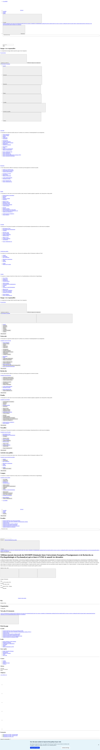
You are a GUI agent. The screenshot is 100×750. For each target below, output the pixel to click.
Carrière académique (6, 444)
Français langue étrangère (7, 412)
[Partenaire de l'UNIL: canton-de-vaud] (10, 735)
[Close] (98, 745)
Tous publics (14, 539)
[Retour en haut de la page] (9, 619)
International (5, 356)
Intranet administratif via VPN (8, 646)
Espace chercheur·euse (7, 364)
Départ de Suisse (6, 441)
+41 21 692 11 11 (3, 674)
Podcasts (4, 465)
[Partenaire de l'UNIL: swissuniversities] (10, 734)
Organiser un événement (7, 495)
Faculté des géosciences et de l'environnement (11, 525)
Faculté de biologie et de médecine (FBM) (10, 637)
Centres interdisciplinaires (7, 386)
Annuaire (4, 661)
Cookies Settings (65, 747)
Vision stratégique (6, 342)
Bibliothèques (5, 481)
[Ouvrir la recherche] (18, 318)
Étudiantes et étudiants (7, 642)
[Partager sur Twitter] (28, 573)
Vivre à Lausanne (6, 439)
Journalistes (5, 644)
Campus (1, 274)
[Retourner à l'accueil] (5, 63)
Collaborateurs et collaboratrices (8, 643)
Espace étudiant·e (6, 423)
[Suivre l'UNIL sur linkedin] (11, 720)
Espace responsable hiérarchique (9, 366)
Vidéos (4, 464)
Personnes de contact (6, 387)
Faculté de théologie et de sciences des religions (11, 23)
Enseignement (5, 652)
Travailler (2, 224)
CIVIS (4, 357)
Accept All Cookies (35, 747)
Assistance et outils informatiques (9, 489)
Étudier (1, 191)
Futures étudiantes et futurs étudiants (9, 641)
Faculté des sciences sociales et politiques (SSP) (11, 633)
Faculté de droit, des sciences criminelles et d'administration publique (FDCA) (17, 631)
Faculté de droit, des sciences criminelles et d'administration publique (32, 23)
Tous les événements (8, 539)
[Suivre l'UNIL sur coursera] (11, 729)
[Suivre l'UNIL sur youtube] (11, 702)
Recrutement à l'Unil (6, 434)
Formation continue (6, 405)
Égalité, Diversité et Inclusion (8, 651)
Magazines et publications (7, 463)
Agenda (4, 459)
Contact (4, 660)
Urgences (4, 663)
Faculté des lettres (48, 23)
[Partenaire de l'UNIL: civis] (8, 736)
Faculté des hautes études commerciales (74, 23)
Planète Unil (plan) (6, 662)
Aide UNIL (5, 655)
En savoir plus (3, 52)
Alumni (4, 645)
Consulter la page (5, 340)
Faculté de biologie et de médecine (15, 24)
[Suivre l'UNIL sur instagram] (11, 711)
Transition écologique (7, 653)
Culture (4, 467)
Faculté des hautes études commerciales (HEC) (11, 634)
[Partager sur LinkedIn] (47, 573)
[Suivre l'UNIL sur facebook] (11, 684)
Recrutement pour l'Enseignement (9, 435)
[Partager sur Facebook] (9, 573)
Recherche (2, 165)
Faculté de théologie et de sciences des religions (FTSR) (13, 630)
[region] (50, 745)
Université (2, 130)
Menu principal (3, 333)
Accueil (4, 324)
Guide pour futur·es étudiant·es (8, 422)
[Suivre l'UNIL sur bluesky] (11, 693)
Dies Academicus (6, 461)
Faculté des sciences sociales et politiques (59, 23)
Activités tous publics (4, 251)
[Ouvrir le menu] (54, 318)
